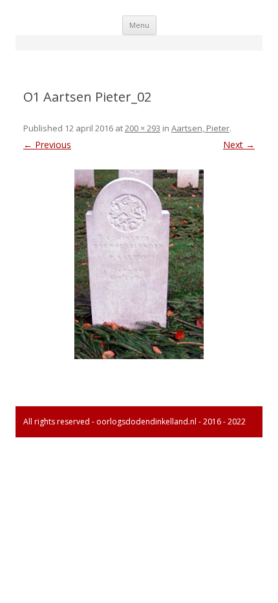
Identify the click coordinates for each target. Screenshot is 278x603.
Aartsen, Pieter (200, 128)
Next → (239, 144)
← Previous (47, 144)
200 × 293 (142, 128)
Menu (139, 25)
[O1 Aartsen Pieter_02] (139, 264)
